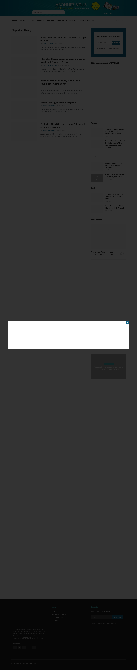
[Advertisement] (68, 335)
